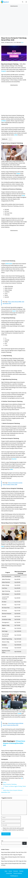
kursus (23, 195)
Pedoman (21, 871)
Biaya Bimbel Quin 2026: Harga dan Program (11, 854)
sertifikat (3, 121)
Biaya (4, 784)
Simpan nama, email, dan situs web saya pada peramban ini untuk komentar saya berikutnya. (13, 829)
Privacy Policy (9, 873)
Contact (10, 871)
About (6, 871)
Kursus (4, 782)
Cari (2, 841)
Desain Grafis (9, 263)
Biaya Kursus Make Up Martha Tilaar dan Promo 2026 (14, 852)
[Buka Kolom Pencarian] (22, 2)
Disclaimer (15, 871)
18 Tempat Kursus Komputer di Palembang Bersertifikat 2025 (14, 743)
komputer (3, 71)
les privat (14, 459)
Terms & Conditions (17, 873)
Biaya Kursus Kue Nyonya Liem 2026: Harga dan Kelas (13, 861)
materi (14, 311)
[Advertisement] (14, 21)
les (21, 778)
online (11, 469)
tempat (18, 173)
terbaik (19, 713)
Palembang (13, 784)
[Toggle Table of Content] (9, 139)
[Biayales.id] (5, 2)
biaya (2, 546)
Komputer (8, 784)
